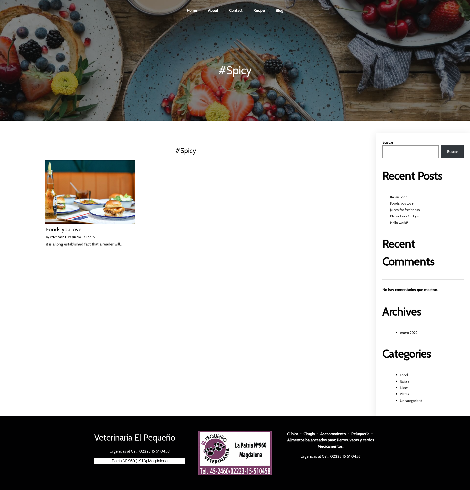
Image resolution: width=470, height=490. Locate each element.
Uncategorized (411, 400)
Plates (404, 394)
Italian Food (399, 197)
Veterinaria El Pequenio (65, 237)
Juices (404, 387)
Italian (404, 381)
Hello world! (399, 223)
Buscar (387, 142)
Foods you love (401, 203)
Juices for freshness (405, 210)
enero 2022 (408, 332)
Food (404, 375)
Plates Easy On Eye (404, 216)
